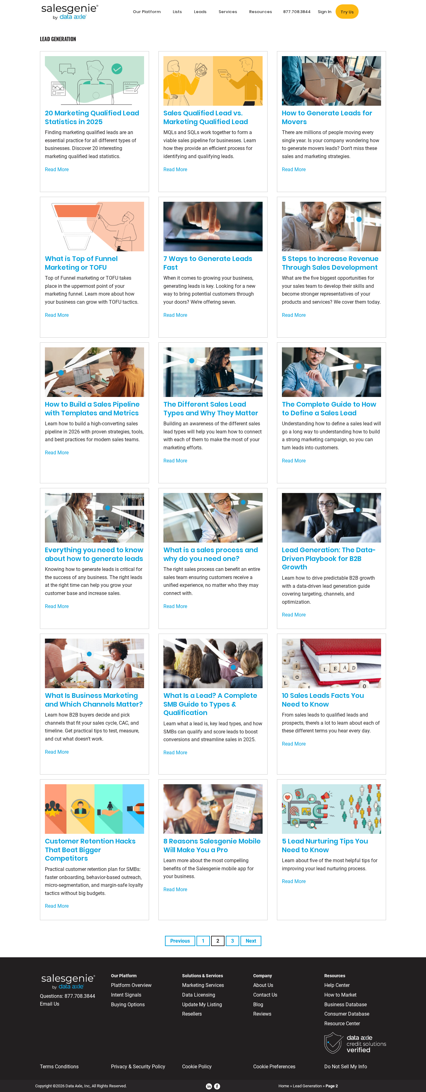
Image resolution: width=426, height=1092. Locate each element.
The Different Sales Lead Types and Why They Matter (210, 409)
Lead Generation (307, 1086)
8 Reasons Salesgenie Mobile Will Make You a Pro (212, 845)
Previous (180, 941)
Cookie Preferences (274, 1067)
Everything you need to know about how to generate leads (94, 554)
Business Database (345, 1004)
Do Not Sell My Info (345, 1067)
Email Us (49, 1004)
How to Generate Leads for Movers (327, 117)
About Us (263, 985)
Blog (258, 1004)
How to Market (340, 995)
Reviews (262, 1014)
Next (251, 941)
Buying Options (128, 1004)
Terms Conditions (59, 1067)
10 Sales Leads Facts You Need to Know (323, 700)
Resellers (192, 1014)
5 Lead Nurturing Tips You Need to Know (325, 845)
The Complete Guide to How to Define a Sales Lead (329, 409)
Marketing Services (203, 985)
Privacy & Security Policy (138, 1067)
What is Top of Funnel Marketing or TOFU (81, 263)
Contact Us (265, 995)
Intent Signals (126, 995)
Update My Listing (202, 1004)
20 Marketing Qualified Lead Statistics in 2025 (92, 117)
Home (283, 1086)
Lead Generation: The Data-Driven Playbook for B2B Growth (329, 558)
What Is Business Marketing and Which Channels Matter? (94, 700)
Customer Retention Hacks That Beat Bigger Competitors (90, 850)
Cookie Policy (197, 1067)
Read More (57, 169)
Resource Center (342, 1024)
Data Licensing (198, 995)
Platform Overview (131, 985)
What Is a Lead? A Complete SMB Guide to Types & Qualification (210, 704)
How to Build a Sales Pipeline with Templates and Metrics (92, 409)
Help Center (337, 985)
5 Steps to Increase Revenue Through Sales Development (330, 263)
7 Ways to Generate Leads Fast (207, 263)
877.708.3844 (80, 996)
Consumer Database (346, 1014)
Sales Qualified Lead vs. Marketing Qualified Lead (205, 117)
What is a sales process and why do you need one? (210, 554)
